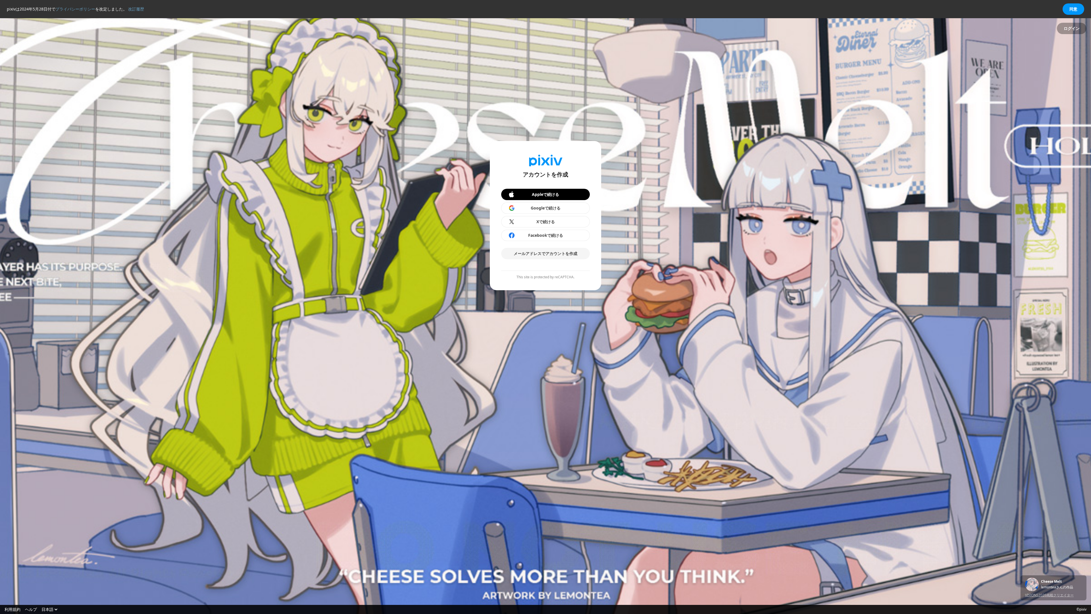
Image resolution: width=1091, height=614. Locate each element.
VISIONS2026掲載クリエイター (1049, 595)
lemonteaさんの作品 (1057, 587)
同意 (1073, 9)
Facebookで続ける (545, 235)
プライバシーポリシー (75, 9)
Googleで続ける (546, 208)
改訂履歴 (136, 9)
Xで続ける (545, 221)
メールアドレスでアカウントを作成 (545, 253)
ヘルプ (31, 609)
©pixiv (1081, 609)
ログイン (1072, 28)
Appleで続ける (545, 194)
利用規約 (12, 609)
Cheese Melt (1051, 581)
